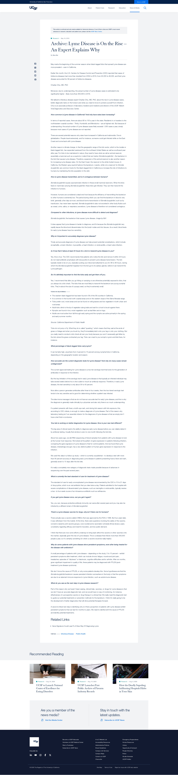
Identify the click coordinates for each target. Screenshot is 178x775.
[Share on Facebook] (35, 64)
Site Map (99, 767)
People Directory (128, 751)
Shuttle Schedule (128, 756)
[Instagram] (41, 755)
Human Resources (128, 742)
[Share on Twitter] (35, 68)
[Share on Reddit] (35, 72)
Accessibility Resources (102, 742)
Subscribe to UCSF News (114, 720)
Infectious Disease (67, 634)
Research (111, 8)
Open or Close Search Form (145, 8)
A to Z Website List (101, 739)
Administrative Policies (102, 745)
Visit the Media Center (53, 720)
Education (122, 8)
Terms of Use (108, 767)
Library (125, 745)
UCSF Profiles (127, 759)
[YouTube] (36, 755)
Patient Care (100, 8)
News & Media (135, 8)
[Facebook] (46, 755)
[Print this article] (35, 79)
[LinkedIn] (32, 755)
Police (124, 753)
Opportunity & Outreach (130, 748)
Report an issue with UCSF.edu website (126, 767)
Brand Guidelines (100, 748)
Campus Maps (99, 753)
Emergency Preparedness (130, 739)
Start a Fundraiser (68, 745)
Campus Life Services (102, 751)
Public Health (81, 634)
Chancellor (98, 759)
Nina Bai (55, 55)
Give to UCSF (141, 2)
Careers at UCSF (100, 756)
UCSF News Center (96, 31)
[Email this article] (35, 75)
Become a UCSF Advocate (71, 739)
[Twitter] (51, 755)
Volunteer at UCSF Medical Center (73, 742)
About (90, 8)
